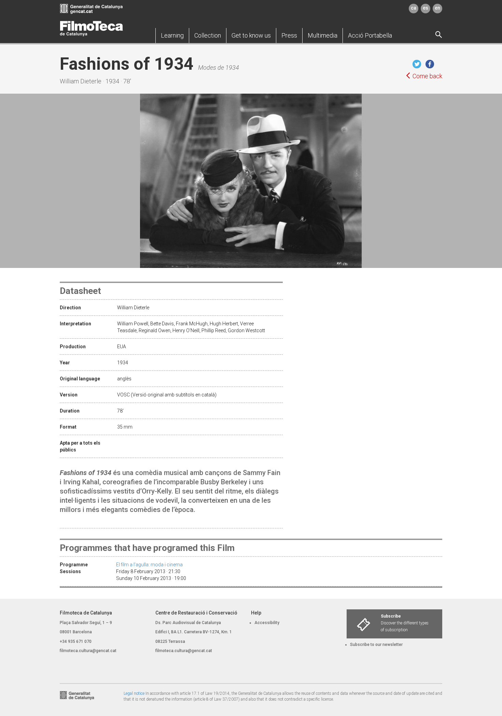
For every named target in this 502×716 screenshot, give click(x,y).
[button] (172, 35)
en (437, 8)
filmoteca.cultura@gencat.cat (88, 650)
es (425, 8)
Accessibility (266, 622)
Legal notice (134, 693)
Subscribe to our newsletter (376, 644)
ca (413, 8)
